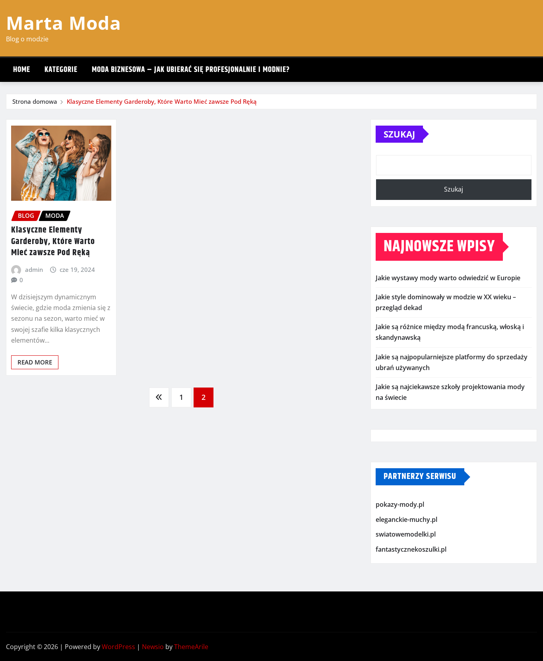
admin (34, 269)
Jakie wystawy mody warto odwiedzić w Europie (448, 277)
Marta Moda (63, 22)
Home (21, 70)
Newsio (153, 646)
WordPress (118, 646)
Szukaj (399, 134)
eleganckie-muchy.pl (406, 519)
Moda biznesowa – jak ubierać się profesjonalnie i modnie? (191, 70)
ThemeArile (191, 646)
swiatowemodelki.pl (406, 534)
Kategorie (61, 70)
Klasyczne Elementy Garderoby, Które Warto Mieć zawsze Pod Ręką (162, 101)
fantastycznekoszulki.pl (411, 549)
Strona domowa (34, 101)
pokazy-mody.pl (400, 504)
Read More (34, 362)
